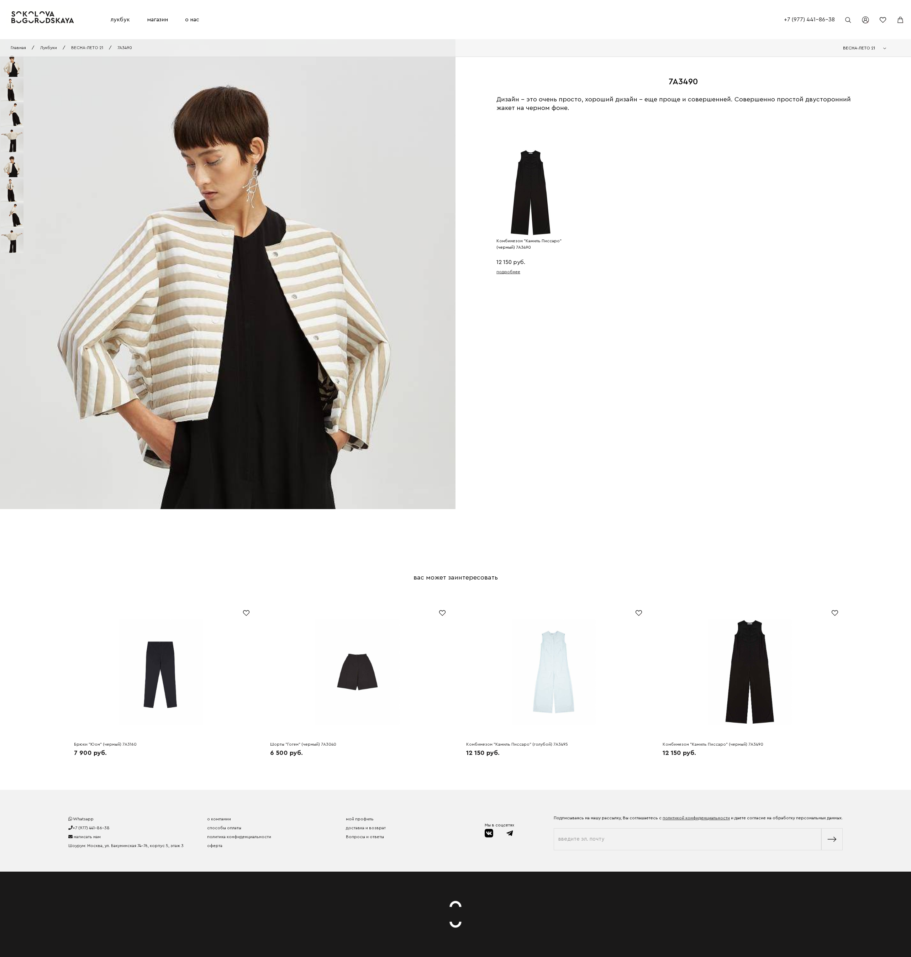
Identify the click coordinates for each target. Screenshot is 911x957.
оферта (214, 846)
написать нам (87, 837)
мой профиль (360, 819)
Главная (18, 48)
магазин (157, 19)
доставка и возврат (366, 828)
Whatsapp (83, 819)
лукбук (120, 19)
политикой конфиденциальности (696, 818)
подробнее (508, 272)
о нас (192, 19)
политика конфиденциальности (239, 837)
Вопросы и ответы (365, 837)
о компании (219, 819)
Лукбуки (48, 48)
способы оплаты (224, 828)
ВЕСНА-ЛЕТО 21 (87, 48)
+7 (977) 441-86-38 (809, 19)
